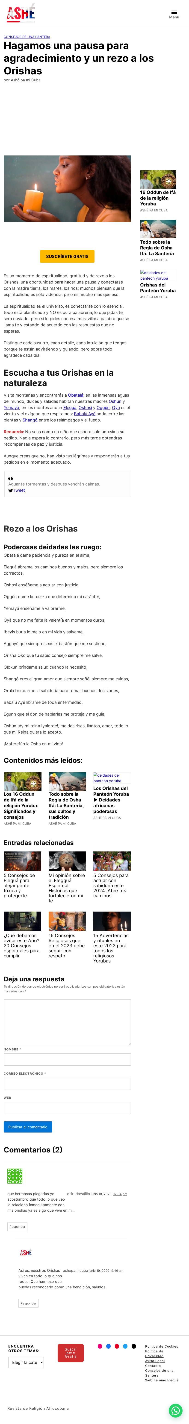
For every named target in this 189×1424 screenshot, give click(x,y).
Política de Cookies (161, 1346)
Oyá (116, 407)
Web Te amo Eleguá (162, 1380)
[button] (176, 1411)
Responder (17, 1226)
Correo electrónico (25, 1073)
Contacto (153, 1366)
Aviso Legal (155, 1361)
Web (7, 1097)
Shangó (30, 420)
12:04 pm (120, 1194)
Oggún (103, 407)
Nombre (12, 1049)
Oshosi (85, 407)
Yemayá (11, 407)
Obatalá (75, 395)
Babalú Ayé (84, 413)
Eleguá (69, 407)
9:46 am (117, 1270)
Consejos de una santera (27, 37)
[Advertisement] (94, 121)
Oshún (115, 401)
